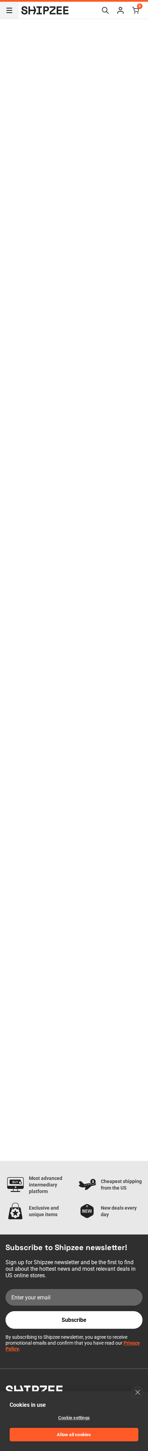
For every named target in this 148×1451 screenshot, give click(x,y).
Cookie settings (74, 1417)
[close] (137, 1392)
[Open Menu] (9, 10)
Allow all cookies (74, 1434)
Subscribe (74, 1320)
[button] (120, 10)
